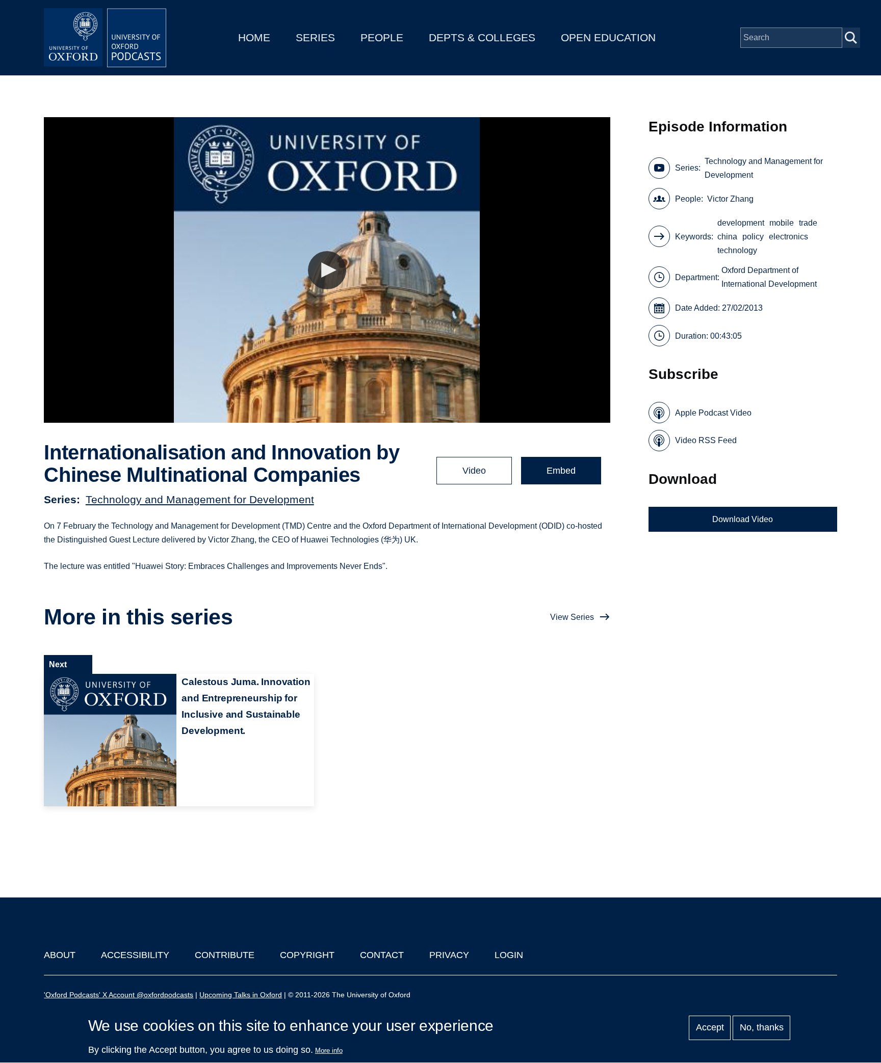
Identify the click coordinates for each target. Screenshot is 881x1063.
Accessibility (135, 955)
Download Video (742, 519)
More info (329, 1050)
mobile (781, 223)
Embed (561, 471)
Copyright (307, 955)
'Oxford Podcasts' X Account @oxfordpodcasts (118, 995)
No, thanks (762, 1028)
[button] (327, 270)
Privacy (449, 955)
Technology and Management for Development (200, 499)
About (59, 955)
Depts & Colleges (482, 37)
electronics (788, 236)
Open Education (608, 37)
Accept (710, 1028)
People (381, 37)
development (740, 223)
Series (315, 37)
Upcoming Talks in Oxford (240, 995)
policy (753, 236)
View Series (572, 617)
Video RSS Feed (706, 440)
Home (254, 37)
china (727, 236)
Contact (382, 955)
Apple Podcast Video (713, 412)
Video (474, 471)
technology (737, 250)
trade (808, 223)
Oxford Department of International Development (769, 277)
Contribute (224, 955)
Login (509, 955)
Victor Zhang (730, 199)
